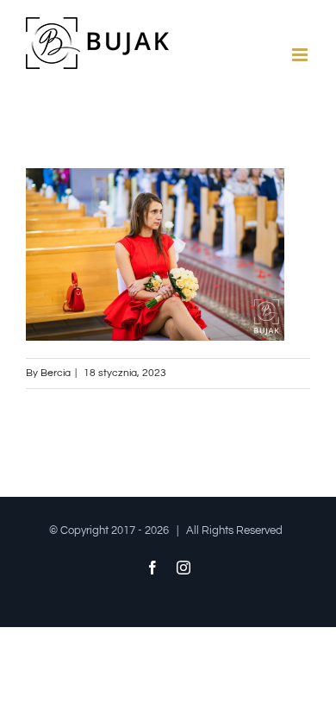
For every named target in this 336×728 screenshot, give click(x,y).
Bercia (55, 373)
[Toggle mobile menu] (301, 55)
